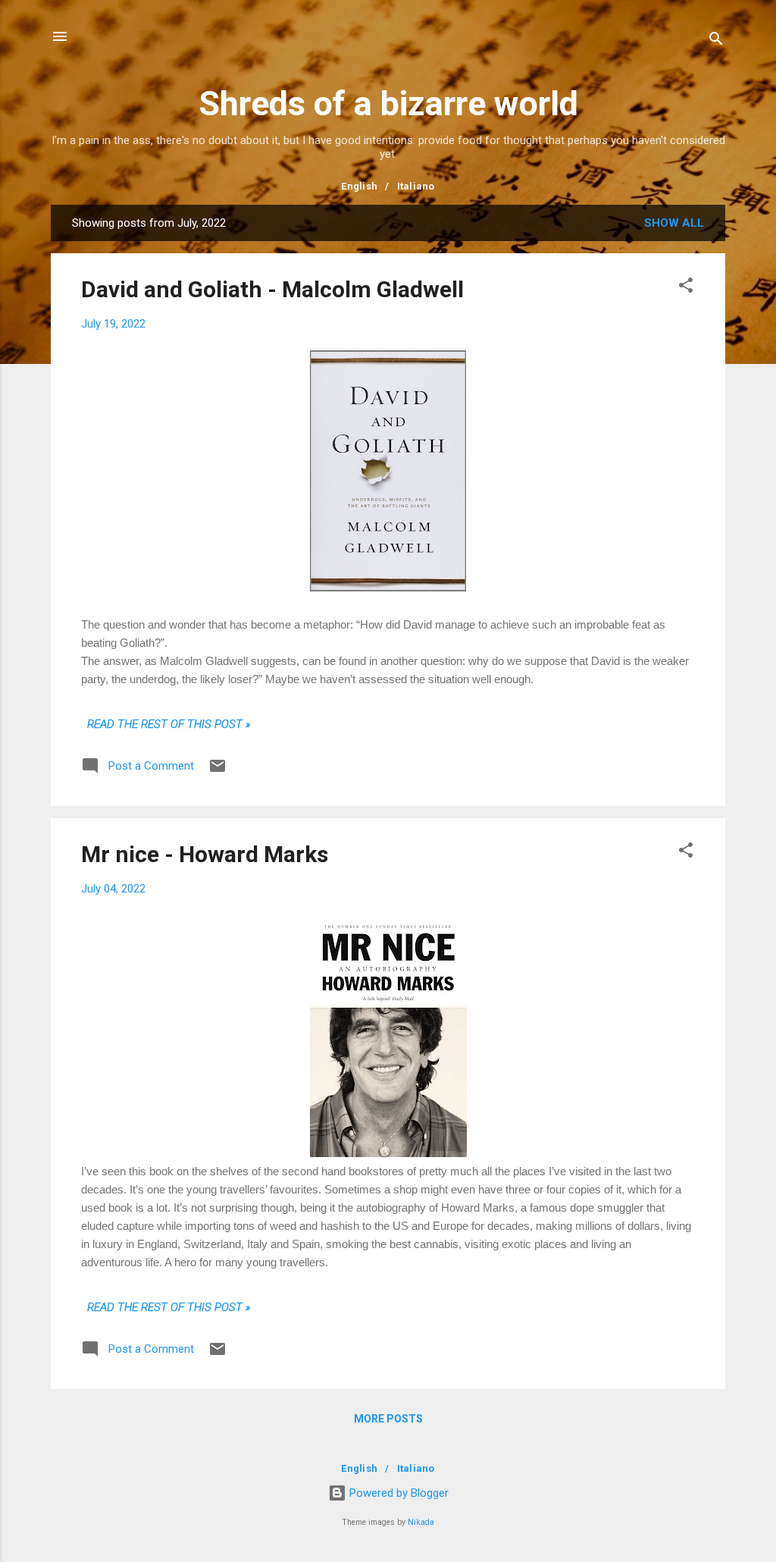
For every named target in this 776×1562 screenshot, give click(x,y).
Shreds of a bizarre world (388, 103)
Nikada (421, 1522)
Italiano (416, 186)
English (359, 186)
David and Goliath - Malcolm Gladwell (272, 289)
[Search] (716, 41)
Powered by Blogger (397, 1493)
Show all (674, 223)
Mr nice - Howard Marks (204, 854)
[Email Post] (217, 771)
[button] (686, 288)
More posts (388, 1419)
